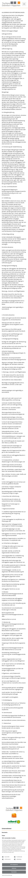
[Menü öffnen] (24, 4)
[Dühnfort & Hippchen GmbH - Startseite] (11, 4)
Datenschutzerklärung (7, 875)
